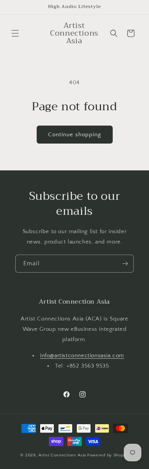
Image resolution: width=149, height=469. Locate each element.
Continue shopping (74, 134)
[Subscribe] (125, 264)
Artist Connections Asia (62, 455)
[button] (15, 33)
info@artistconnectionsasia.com (82, 355)
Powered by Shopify (108, 455)
